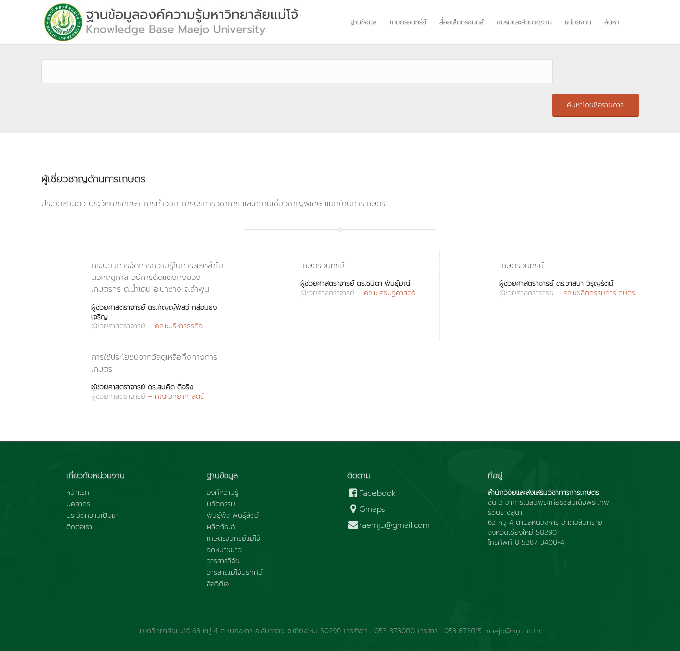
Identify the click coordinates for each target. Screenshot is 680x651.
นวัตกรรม (221, 504)
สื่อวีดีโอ (218, 584)
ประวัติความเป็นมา (92, 516)
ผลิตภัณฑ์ (221, 527)
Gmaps (372, 509)
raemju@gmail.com (394, 525)
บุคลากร (78, 504)
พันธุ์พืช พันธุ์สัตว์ (233, 516)
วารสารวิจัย (223, 561)
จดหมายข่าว (224, 550)
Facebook (377, 493)
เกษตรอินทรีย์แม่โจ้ (233, 539)
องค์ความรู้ (222, 493)
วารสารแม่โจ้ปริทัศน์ (235, 573)
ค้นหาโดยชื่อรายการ (595, 105)
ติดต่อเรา (79, 527)
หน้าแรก (77, 493)
